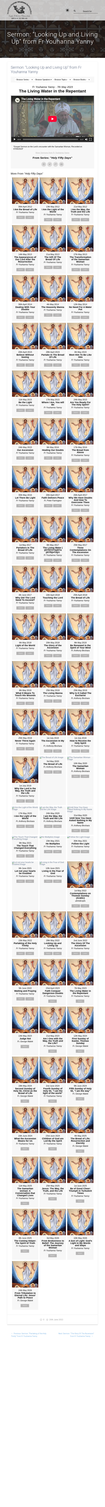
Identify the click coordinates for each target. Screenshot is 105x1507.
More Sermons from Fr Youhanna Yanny (52, 153)
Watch (20, 217)
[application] (52, 119)
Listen (30, 217)
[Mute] (86, 139)
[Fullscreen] (90, 139)
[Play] (14, 139)
